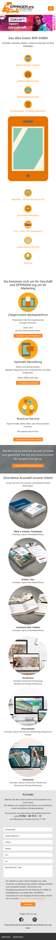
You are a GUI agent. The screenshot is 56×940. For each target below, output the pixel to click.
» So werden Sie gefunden (28, 383)
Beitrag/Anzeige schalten (28, 65)
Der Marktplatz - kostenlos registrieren (28, 111)
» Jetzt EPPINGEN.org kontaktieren (28, 465)
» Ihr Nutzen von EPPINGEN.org (28, 336)
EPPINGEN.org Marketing (17, 8)
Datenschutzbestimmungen (31, 898)
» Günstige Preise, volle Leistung (28, 439)
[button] (3, 23)
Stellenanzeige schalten (28, 81)
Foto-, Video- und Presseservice (28, 231)
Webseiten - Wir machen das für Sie (28, 199)
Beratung (28, 263)
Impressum (5, 937)
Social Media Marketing (28, 215)
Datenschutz (18, 937)
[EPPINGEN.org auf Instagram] (34, 919)
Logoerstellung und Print (28, 247)
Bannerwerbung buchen (28, 96)
